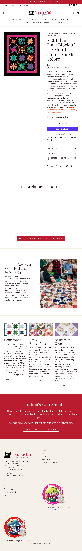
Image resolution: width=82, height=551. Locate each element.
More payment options (62, 134)
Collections (56, 34)
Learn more (11, 379)
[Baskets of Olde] (66, 329)
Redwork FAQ (46, 459)
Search (6, 483)
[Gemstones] (15, 329)
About (44, 450)
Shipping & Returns (10, 486)
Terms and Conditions (11, 492)
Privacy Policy (9, 489)
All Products (18, 19)
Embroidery (51, 19)
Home (6, 5)
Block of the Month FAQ (50, 462)
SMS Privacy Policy (10, 495)
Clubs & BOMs (23, 22)
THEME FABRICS (27, 541)
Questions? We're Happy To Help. (62, 158)
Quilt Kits (66, 19)
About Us (13, 5)
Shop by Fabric (34, 19)
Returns (52, 153)
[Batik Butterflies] (41, 329)
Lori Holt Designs (42, 22)
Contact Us (28, 5)
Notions (60, 22)
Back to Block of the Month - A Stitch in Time (42, 238)
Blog (20, 5)
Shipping (50, 67)
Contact (45, 456)
